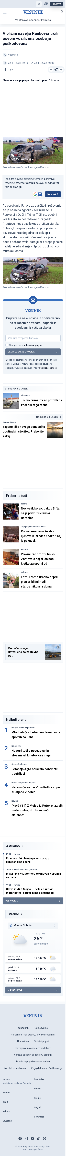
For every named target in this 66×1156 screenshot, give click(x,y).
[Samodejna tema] (39, 4)
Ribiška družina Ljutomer (23, 728)
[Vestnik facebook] (20, 1138)
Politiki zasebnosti (48, 368)
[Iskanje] (62, 11)
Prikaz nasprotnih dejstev (24, 783)
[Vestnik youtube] (32, 1138)
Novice (15, 801)
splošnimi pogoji (33, 345)
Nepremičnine (9, 422)
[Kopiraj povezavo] (11, 69)
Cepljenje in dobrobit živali (33, 527)
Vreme (14, 914)
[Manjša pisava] (51, 70)
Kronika (24, 549)
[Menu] (5, 12)
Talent (24, 504)
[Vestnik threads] (44, 1138)
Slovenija (25, 396)
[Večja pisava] (61, 70)
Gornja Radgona (19, 764)
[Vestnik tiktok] (38, 1138)
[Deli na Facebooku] (5, 69)
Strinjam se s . (26, 345)
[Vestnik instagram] (26, 1138)
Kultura (24, 572)
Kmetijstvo (16, 746)
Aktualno (13, 846)
